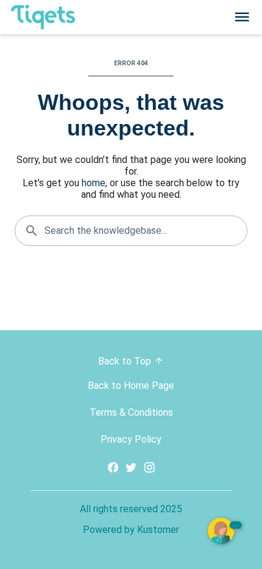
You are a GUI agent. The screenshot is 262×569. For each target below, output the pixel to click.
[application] (225, 532)
